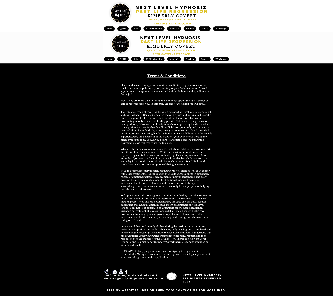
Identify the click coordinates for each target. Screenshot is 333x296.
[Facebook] (126, 271)
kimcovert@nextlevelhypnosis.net (125, 278)
